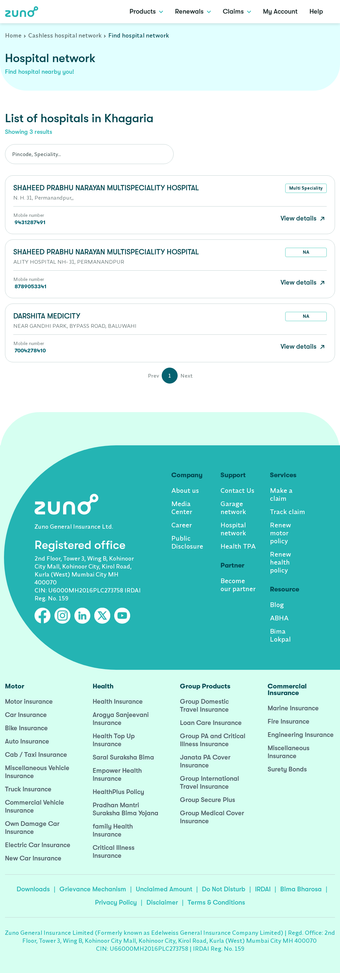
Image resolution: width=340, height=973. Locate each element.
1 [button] (169, 375)
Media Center (181, 507)
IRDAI (263, 889)
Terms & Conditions (216, 902)
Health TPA (238, 546)
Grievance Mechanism (92, 889)
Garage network (233, 507)
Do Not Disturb (223, 889)
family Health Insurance (113, 830)
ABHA (279, 618)
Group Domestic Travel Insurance (204, 705)
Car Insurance (26, 715)
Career (181, 525)
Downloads (33, 889)
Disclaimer (162, 902)
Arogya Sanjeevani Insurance (121, 719)
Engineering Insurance (301, 735)
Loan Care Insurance (211, 723)
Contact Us (237, 490)
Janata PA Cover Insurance (205, 761)
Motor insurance (29, 701)
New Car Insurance (33, 858)
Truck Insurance (28, 789)
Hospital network (233, 529)
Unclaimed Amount (164, 889)
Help (316, 11)
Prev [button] (153, 375)
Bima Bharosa (301, 889)
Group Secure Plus (207, 800)
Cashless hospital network (65, 35)
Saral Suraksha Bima (123, 757)
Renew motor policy (280, 533)
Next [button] (186, 375)
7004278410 (30, 351)
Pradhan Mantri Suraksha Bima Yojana (125, 809)
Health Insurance (118, 701)
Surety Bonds (287, 769)
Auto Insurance (27, 741)
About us (185, 490)
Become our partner (238, 584)
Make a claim (281, 494)
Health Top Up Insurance (114, 740)
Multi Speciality (306, 188)
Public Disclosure (187, 542)
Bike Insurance (26, 728)
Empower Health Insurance (117, 774)
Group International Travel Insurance (209, 782)
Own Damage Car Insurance (32, 828)
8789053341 (30, 287)
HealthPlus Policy (118, 792)
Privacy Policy (116, 902)
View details (299, 218)
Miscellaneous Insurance (288, 752)
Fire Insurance (288, 721)
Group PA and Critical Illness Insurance (212, 740)
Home (13, 35)
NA (306, 252)
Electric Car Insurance (37, 845)
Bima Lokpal (280, 635)
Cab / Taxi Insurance (36, 754)
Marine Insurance (293, 708)
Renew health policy (280, 562)
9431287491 (30, 222)
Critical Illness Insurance (113, 851)
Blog (277, 604)
